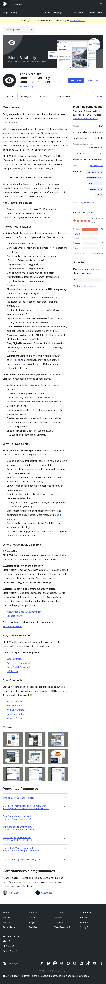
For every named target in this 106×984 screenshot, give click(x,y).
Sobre (6, 912)
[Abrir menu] (101, 4)
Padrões (33, 927)
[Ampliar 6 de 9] (64, 753)
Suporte (99, 96)
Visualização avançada (84, 202)
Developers (60, 922)
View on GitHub (15, 718)
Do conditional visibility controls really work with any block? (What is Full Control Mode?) (26, 807)
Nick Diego (28, 86)
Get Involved (86, 912)
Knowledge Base (15, 705)
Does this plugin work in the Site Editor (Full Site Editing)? (17, 838)
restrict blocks (96, 189)
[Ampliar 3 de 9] (64, 736)
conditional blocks (94, 172)
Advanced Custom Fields (19, 663)
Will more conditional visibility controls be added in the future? (19, 828)
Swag (84, 927)
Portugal (13, 963)
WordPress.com (12, 936)
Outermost (46, 892)
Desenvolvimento (64, 96)
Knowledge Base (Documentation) (24, 611)
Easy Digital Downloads (19, 667)
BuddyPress (10, 951)
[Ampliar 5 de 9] (41, 753)
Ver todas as (96, 253)
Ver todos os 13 (96, 166)
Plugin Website (14, 701)
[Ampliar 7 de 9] (19, 770)
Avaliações (26, 96)
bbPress (8, 946)
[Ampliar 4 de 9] (19, 753)
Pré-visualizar (94, 80)
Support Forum (14, 615)
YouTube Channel (16, 709)
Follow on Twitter (16, 714)
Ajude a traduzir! (77, 20)
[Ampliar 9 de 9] (64, 770)
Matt (6, 941)
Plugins (32, 922)
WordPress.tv (62, 927)
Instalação (43, 96)
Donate (85, 922)
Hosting (7, 922)
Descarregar (76, 80)
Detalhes (10, 96)
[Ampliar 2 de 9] (41, 736)
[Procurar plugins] (32, 30)
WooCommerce (14, 658)
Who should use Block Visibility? (19, 798)
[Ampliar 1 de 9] (19, 736)
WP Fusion (15, 359)
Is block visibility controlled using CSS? (22, 859)
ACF (34, 339)
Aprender (58, 912)
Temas (32, 917)
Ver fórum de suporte (84, 286)
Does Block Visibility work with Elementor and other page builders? (21, 849)
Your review (79, 253)
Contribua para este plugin (85, 118)
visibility (99, 194)
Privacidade (9, 927)
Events (83, 917)
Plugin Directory (10, 12)
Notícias (7, 917)
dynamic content (95, 183)
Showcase (34, 912)
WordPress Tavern (12, 626)
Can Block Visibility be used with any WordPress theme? (17, 817)
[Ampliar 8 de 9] (41, 770)
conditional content (94, 178)
